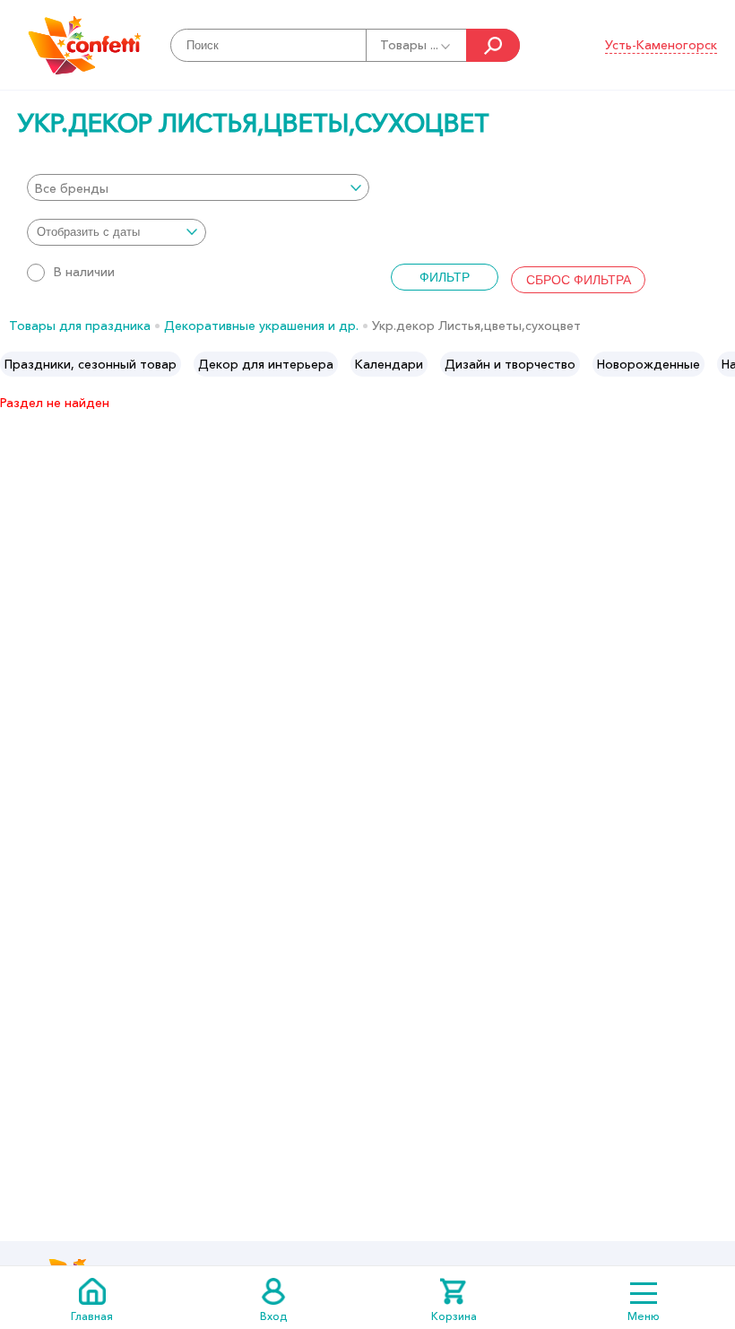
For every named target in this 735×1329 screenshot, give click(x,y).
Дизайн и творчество (510, 364)
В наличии (84, 272)
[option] (90, 364)
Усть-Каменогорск (661, 45)
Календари (389, 364)
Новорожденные (648, 364)
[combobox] (198, 187)
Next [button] (720, 364)
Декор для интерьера (265, 364)
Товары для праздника (80, 325)
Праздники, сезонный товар (90, 364)
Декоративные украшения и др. (261, 325)
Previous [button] (15, 364)
